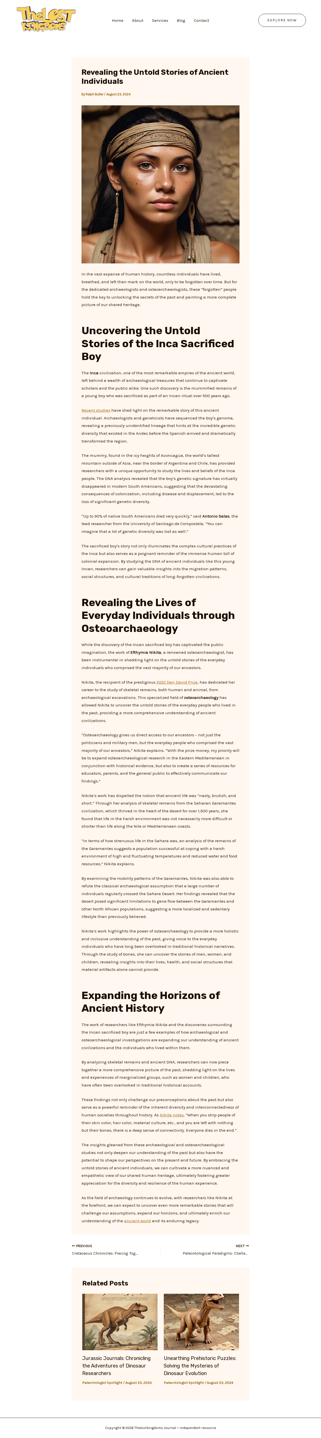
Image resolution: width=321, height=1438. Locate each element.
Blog (181, 20)
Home (117, 20)
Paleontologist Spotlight (102, 1383)
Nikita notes (172, 1114)
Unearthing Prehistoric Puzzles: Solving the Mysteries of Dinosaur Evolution (200, 1365)
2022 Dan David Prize (177, 682)
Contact (201, 20)
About (137, 20)
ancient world (137, 1220)
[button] (282, 20)
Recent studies (96, 410)
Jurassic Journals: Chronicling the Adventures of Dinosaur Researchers (116, 1365)
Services (160, 20)
